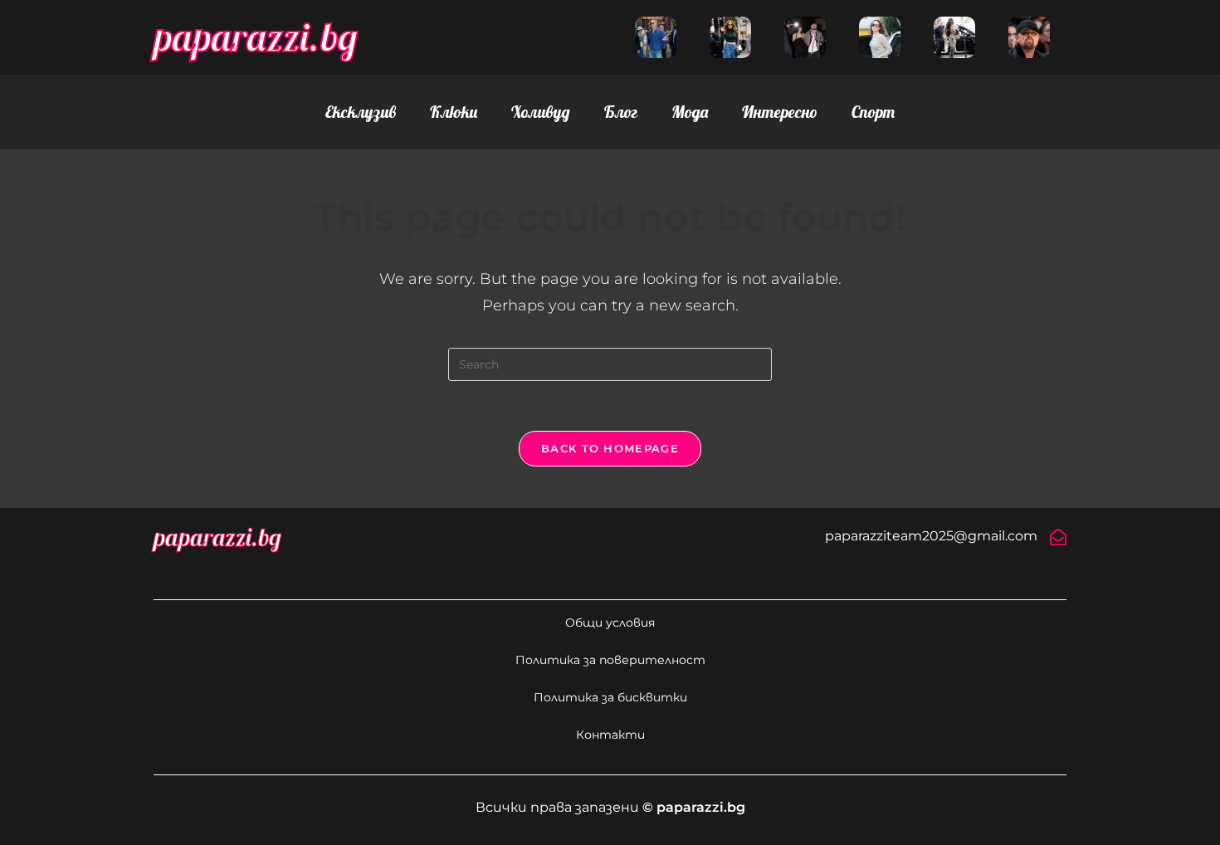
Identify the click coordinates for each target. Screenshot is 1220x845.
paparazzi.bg (256, 36)
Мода (689, 111)
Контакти (610, 734)
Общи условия (610, 622)
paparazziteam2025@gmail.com (931, 536)
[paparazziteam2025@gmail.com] (1058, 537)
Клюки (453, 111)
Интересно (779, 111)
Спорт (873, 111)
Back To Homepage (610, 448)
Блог (620, 111)
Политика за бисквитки (610, 697)
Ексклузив (360, 111)
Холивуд (540, 111)
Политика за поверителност (610, 659)
